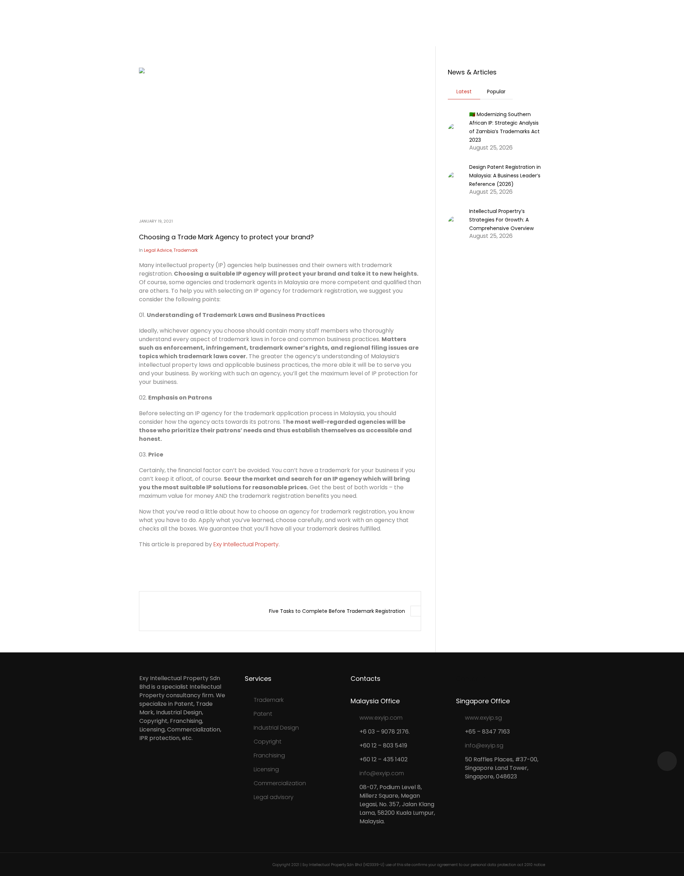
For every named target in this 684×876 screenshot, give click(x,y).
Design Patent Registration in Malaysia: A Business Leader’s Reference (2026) (505, 175)
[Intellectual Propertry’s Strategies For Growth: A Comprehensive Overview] (456, 223)
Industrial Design (276, 728)
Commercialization (280, 783)
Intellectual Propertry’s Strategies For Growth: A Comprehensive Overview (501, 220)
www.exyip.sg (483, 718)
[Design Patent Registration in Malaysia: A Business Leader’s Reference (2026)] (456, 179)
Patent (263, 714)
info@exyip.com (381, 773)
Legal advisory (274, 797)
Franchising (269, 755)
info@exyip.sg (484, 745)
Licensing (266, 769)
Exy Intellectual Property (246, 544)
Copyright (267, 741)
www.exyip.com (381, 718)
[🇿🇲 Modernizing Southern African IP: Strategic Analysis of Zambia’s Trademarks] (456, 130)
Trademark (185, 250)
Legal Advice (158, 250)
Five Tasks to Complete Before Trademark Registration (337, 611)
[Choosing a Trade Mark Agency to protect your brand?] (280, 138)
